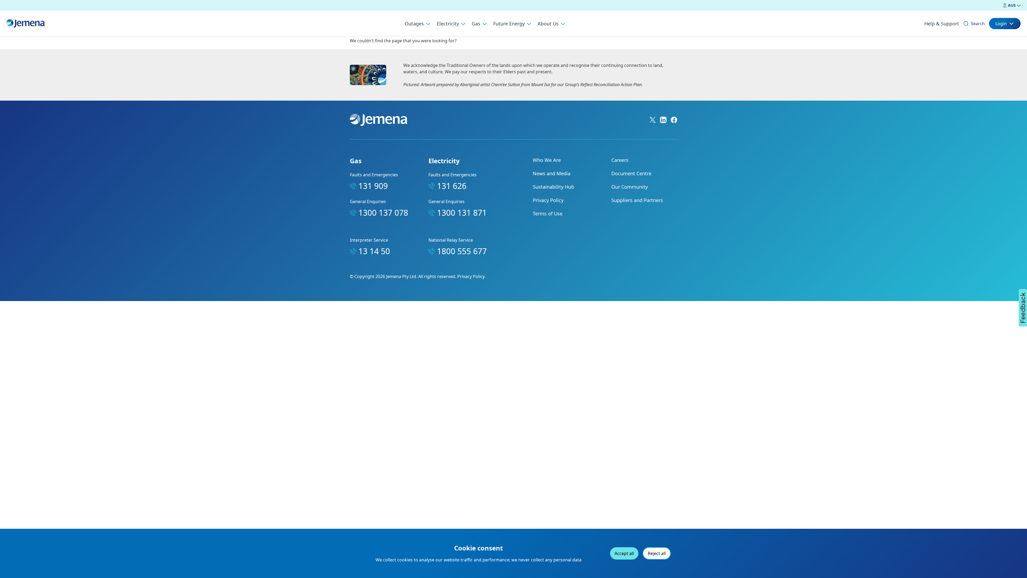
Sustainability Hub (553, 187)
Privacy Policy (548, 200)
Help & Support (941, 23)
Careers (620, 160)
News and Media (551, 173)
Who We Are (547, 160)
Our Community (629, 187)
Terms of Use (547, 213)
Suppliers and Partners (637, 200)
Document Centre (631, 173)
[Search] (966, 23)
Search (978, 23)
